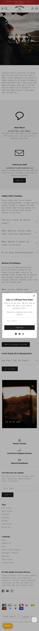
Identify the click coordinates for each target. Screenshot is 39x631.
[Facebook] (16, 334)
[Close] (34, 295)
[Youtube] (19, 334)
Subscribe (19, 327)
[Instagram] (23, 334)
